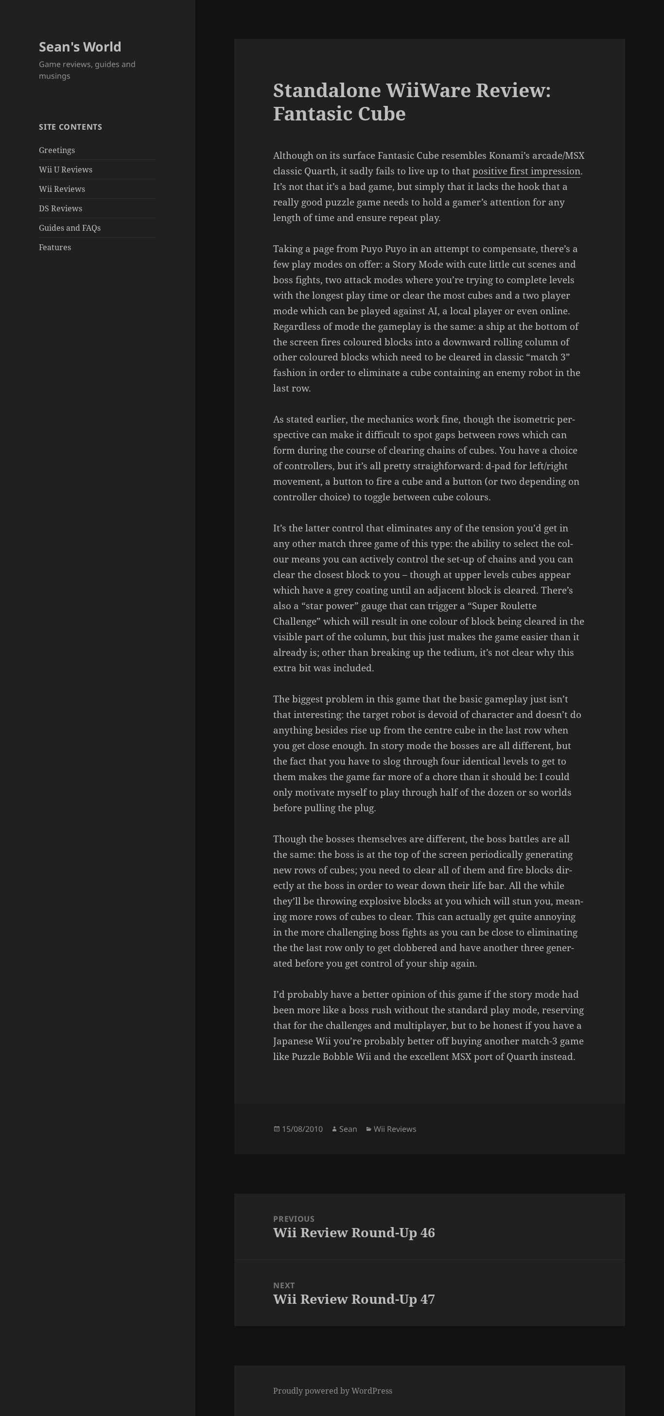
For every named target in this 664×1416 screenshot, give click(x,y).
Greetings (57, 150)
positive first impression (526, 171)
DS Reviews (60, 208)
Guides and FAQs (70, 227)
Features (55, 247)
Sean (348, 1129)
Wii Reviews (62, 189)
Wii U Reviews (65, 169)
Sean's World (80, 46)
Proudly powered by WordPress (332, 1390)
